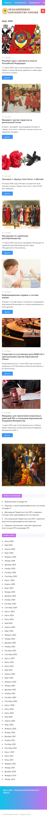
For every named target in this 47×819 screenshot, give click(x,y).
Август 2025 (9, 580)
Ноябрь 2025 (10, 568)
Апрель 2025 (10, 584)
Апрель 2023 (10, 674)
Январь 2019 (10, 779)
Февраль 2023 (10, 681)
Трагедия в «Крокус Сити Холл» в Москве (22, 179)
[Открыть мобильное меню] (43, 11)
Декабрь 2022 (10, 689)
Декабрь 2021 (10, 736)
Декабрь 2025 (10, 564)
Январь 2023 (10, 685)
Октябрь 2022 (10, 697)
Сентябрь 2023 (11, 654)
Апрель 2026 (10, 549)
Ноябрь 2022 (10, 693)
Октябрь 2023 (10, 650)
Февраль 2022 (10, 728)
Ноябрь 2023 (10, 646)
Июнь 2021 (9, 759)
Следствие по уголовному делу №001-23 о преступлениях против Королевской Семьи (23, 356)
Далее (7, 77)
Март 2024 (9, 631)
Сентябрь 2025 (11, 576)
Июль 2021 (9, 756)
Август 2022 (9, 705)
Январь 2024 (10, 638)
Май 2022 (8, 716)
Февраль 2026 (10, 556)
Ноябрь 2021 (10, 740)
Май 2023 (8, 670)
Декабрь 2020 (10, 771)
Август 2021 (9, 752)
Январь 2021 (10, 767)
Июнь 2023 (9, 666)
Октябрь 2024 (10, 603)
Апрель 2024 (10, 627)
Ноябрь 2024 (10, 599)
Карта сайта (8, 790)
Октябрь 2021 (10, 744)
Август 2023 (9, 658)
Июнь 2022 (9, 713)
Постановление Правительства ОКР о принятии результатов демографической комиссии (23, 520)
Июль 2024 (9, 615)
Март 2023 (9, 677)
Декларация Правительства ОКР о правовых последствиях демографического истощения (22, 513)
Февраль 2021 (10, 763)
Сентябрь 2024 (11, 607)
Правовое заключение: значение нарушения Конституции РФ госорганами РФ (21, 526)
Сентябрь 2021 (11, 748)
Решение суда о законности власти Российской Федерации (19, 61)
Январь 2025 (10, 592)
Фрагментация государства (16, 501)
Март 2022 (9, 724)
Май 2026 (8, 545)
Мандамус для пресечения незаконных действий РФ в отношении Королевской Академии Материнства (22, 418)
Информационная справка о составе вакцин (20, 296)
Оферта (6, 792)
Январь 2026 (10, 560)
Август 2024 (9, 611)
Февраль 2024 (10, 635)
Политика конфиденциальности (26, 790)
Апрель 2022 (10, 720)
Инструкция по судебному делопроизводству (15, 237)
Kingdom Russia (20, 10)
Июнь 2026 (9, 541)
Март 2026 (9, 553)
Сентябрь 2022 (11, 701)
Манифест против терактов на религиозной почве (17, 121)
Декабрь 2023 (10, 642)
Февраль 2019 (10, 775)
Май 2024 (8, 623)
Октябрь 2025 (10, 572)
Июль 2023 (9, 662)
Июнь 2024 (9, 619)
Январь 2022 (10, 732)
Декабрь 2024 (10, 596)
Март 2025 (9, 588)
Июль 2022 (9, 709)
